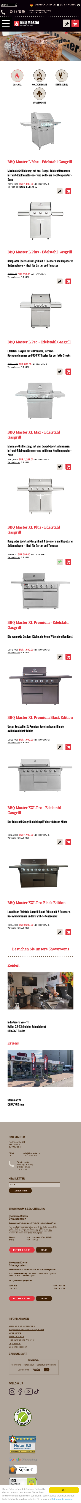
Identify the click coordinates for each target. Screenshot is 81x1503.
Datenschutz (15, 1333)
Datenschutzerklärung (62, 1499)
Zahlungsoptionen (18, 1347)
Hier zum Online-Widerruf (21, 1340)
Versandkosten (16, 186)
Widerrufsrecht (16, 1336)
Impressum (15, 1343)
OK (63, 1490)
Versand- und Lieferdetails (22, 1326)
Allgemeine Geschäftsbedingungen (26, 1329)
